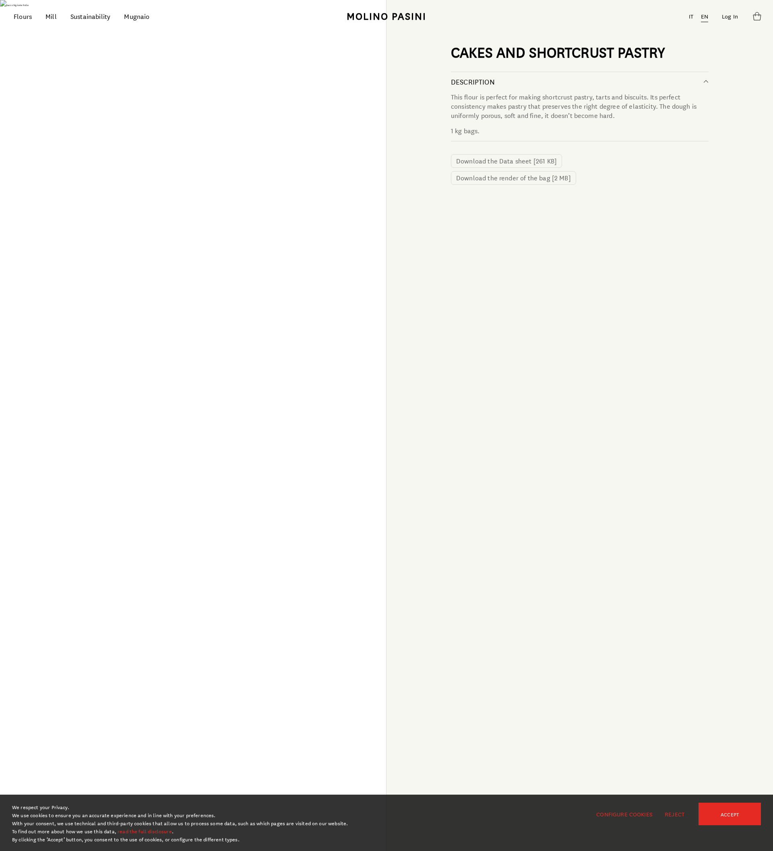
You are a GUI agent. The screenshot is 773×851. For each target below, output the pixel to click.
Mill (51, 16)
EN (704, 16)
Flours (23, 16)
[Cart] (757, 16)
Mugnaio (136, 16)
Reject (674, 814)
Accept (730, 814)
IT (691, 16)
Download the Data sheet (506, 160)
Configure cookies (624, 814)
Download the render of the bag (513, 177)
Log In (730, 16)
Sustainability (90, 16)
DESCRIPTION (473, 81)
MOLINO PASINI (386, 16)
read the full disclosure (145, 831)
